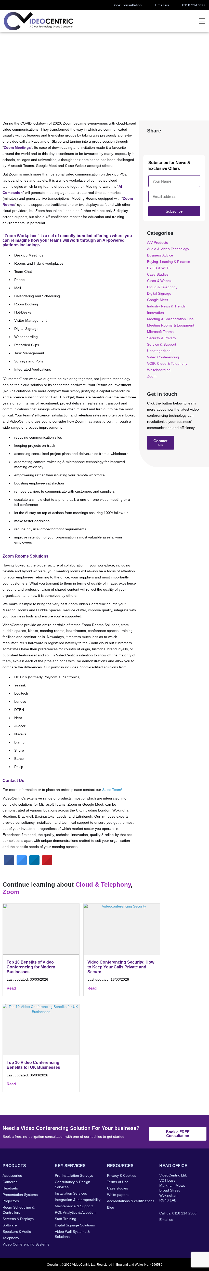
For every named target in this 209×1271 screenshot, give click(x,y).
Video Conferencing (163, 357)
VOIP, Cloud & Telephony (167, 363)
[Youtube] (193, 1230)
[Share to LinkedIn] (34, 864)
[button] (153, 141)
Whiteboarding (159, 370)
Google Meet (157, 300)
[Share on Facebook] (9, 864)
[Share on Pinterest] (47, 864)
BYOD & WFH (158, 268)
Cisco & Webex (159, 281)
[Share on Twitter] (22, 864)
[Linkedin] (183, 1230)
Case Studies (157, 274)
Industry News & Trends (166, 306)
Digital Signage (159, 293)
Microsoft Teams (160, 332)
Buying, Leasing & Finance (168, 262)
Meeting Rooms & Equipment (170, 325)
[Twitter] (172, 1230)
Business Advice (160, 255)
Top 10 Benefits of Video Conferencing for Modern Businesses (31, 967)
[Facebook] (162, 1230)
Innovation (155, 312)
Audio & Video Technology (168, 249)
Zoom (59, 84)
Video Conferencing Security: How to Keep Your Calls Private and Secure (120, 967)
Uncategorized (159, 351)
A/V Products (157, 242)
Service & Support (161, 344)
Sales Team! (112, 790)
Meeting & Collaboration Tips (170, 319)
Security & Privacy (161, 338)
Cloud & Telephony (37, 84)
